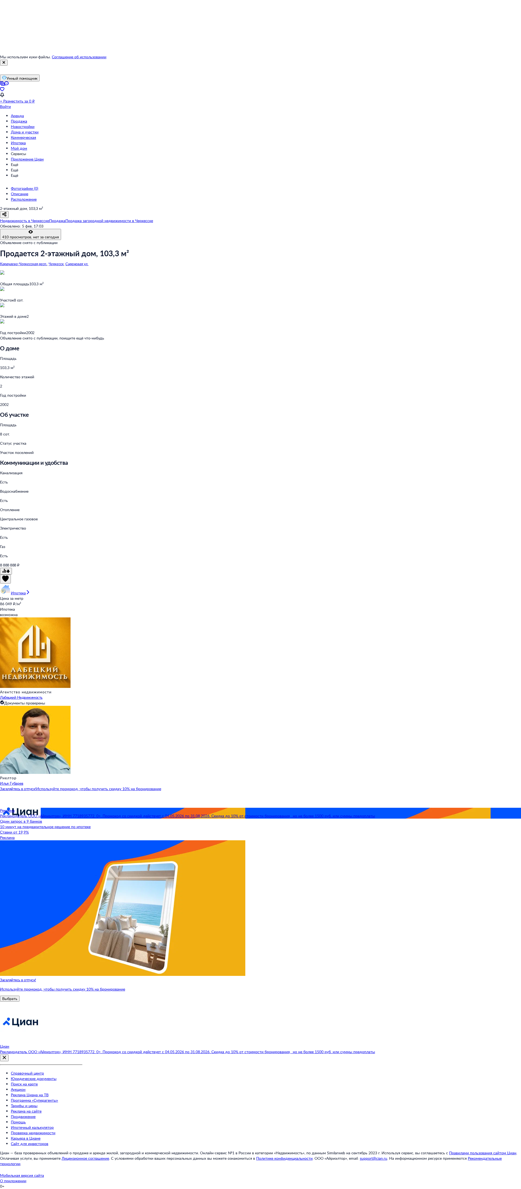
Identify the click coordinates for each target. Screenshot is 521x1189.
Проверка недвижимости (33, 1132)
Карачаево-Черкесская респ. (23, 263)
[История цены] (6, 571)
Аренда (17, 115)
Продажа (19, 121)
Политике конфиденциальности (284, 1158)
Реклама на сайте (26, 1111)
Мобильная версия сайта (22, 1175)
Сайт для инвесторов (29, 1143)
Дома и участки (25, 131)
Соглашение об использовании (79, 56)
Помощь (18, 1121)
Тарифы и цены (24, 1105)
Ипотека (18, 142)
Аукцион (18, 1089)
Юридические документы (33, 1078)
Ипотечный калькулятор (32, 1127)
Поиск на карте (24, 1084)
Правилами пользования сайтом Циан (482, 1152)
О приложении (13, 1180)
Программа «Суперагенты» (34, 1100)
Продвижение (23, 1116)
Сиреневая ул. (76, 263)
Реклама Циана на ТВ (30, 1094)
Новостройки (22, 126)
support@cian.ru (373, 1158)
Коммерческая (23, 137)
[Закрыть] (4, 63)
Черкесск (56, 263)
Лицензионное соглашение (85, 1158)
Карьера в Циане (25, 1138)
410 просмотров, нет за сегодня (30, 236)
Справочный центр (27, 1073)
